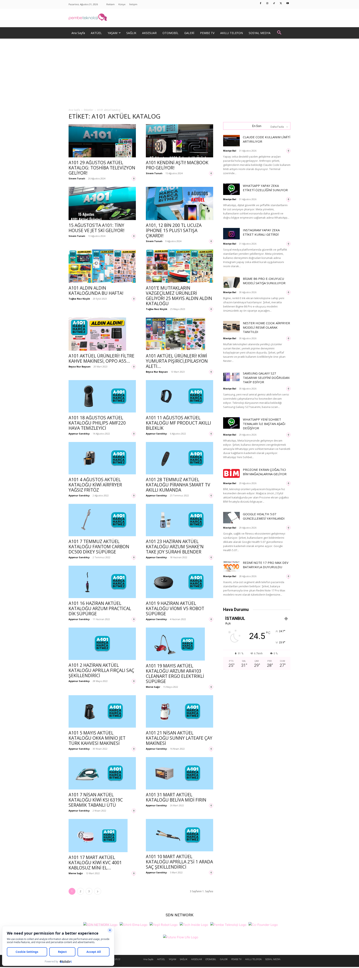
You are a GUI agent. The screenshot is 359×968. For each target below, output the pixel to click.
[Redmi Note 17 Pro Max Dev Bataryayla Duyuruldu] (231, 566)
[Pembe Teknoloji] (228, 924)
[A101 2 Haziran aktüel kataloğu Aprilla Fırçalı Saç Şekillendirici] (102, 644)
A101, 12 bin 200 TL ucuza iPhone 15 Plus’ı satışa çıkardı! (174, 230)
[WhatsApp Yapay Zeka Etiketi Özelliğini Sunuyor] (231, 189)
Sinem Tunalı (77, 178)
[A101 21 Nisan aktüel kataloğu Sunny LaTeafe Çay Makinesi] (179, 711)
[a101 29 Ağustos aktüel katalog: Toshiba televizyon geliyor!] (102, 140)
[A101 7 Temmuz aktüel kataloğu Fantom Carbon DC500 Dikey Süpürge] (102, 520)
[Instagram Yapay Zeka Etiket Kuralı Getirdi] (231, 233)
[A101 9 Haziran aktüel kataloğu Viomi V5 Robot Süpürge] (179, 582)
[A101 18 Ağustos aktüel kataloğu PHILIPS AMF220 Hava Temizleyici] (102, 396)
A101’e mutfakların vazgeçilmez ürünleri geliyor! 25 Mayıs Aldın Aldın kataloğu (179, 295)
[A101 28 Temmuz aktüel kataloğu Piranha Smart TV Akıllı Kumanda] (179, 458)
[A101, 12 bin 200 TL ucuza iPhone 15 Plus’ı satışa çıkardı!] (179, 203)
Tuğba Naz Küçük (79, 298)
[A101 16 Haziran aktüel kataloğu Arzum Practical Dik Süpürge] (102, 582)
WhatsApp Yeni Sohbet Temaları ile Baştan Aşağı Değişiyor (264, 423)
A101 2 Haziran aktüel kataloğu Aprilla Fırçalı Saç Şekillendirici (101, 670)
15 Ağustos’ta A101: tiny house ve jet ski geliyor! (96, 227)
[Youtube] (288, 3)
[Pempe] (179, 17)
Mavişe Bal (229, 150)
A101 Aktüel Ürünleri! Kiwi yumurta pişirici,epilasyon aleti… (177, 361)
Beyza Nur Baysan (80, 366)
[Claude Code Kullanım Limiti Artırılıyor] (231, 140)
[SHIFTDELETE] (100, 924)
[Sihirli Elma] (134, 924)
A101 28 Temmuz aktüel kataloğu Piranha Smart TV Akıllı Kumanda (178, 485)
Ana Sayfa (74, 110)
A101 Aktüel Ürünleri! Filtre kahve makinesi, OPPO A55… (101, 358)
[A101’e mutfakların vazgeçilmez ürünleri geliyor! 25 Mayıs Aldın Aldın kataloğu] (179, 266)
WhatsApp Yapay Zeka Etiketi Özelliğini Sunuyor (265, 188)
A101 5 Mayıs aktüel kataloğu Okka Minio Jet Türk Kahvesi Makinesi (97, 738)
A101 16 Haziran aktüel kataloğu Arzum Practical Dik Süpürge (100, 608)
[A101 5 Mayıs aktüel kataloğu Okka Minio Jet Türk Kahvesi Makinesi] (102, 711)
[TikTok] (274, 3)
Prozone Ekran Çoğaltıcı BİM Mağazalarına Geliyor (264, 471)
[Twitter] (281, 3)
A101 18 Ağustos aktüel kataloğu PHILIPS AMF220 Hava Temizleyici (97, 423)
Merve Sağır (153, 686)
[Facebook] (261, 3)
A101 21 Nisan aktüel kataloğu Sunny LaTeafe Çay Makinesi (179, 738)
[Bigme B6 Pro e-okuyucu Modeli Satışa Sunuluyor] (231, 282)
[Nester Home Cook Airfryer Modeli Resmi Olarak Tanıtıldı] (231, 326)
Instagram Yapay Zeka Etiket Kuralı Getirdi (261, 232)
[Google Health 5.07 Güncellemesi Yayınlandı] (231, 517)
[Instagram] (267, 3)
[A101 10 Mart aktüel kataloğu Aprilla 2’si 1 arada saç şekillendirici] (179, 835)
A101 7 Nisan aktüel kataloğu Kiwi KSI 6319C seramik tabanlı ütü (96, 800)
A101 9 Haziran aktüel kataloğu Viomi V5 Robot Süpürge (175, 608)
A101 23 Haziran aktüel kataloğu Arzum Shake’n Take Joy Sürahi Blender (175, 546)
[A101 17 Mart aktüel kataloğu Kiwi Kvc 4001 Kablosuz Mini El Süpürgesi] (102, 835)
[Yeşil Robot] (164, 924)
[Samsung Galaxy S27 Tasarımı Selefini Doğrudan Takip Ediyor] (231, 377)
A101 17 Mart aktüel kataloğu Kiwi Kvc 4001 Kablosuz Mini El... (95, 862)
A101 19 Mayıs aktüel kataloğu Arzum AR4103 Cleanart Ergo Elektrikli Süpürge (175, 673)
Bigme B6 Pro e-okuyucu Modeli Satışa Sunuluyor (264, 281)
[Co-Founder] (263, 924)
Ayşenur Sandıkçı (79, 433)
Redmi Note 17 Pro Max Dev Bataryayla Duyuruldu (265, 564)
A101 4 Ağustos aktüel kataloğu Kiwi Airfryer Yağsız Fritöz (95, 485)
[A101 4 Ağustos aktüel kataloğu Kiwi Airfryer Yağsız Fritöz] (102, 458)
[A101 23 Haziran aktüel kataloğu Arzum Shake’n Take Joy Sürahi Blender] (179, 520)
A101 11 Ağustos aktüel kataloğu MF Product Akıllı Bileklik (178, 423)
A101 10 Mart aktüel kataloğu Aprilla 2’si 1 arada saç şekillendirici (179, 862)
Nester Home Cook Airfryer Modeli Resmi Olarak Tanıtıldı (266, 327)
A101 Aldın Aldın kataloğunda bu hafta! (96, 290)
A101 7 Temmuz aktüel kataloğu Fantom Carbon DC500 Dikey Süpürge (99, 546)
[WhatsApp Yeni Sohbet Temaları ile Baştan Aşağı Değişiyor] (231, 423)
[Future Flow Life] (180, 936)
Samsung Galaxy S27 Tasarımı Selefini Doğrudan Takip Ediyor (266, 377)
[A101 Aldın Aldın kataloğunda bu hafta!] (102, 266)
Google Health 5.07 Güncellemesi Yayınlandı (264, 516)
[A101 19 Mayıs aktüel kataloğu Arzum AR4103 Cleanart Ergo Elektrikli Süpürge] (179, 644)
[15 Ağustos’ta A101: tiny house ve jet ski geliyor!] (102, 203)
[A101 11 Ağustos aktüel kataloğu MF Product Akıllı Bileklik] (179, 396)
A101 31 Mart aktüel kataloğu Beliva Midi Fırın (176, 797)
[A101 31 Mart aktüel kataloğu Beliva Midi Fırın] (179, 773)
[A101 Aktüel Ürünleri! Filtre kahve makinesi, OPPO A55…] (102, 334)
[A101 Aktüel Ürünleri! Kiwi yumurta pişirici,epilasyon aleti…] (179, 334)
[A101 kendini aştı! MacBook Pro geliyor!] (179, 140)
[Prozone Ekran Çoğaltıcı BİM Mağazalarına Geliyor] (231, 473)
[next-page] (97, 891)
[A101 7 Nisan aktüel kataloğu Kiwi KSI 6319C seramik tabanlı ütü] (102, 773)
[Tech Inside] (194, 924)
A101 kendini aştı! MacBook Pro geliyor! (177, 165)
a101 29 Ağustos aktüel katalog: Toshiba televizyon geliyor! (102, 168)
